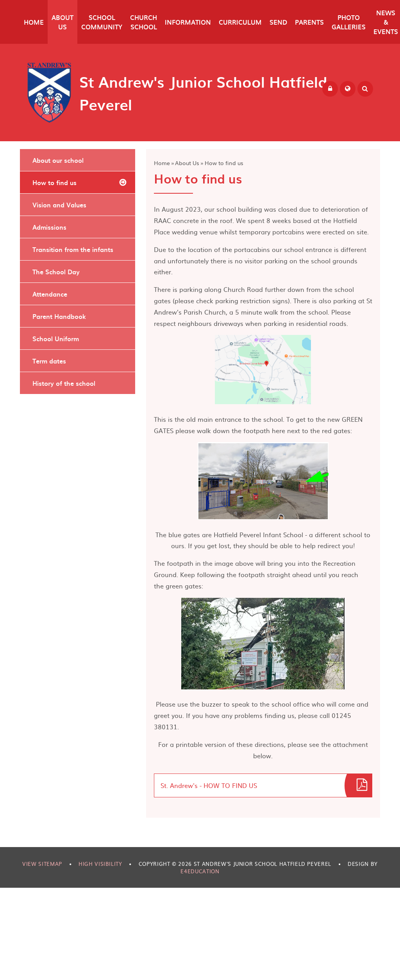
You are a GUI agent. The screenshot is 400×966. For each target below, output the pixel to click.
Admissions (49, 227)
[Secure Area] (330, 89)
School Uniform (55, 338)
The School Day (56, 271)
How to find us (224, 163)
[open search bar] (365, 89)
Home (162, 163)
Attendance (49, 294)
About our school (58, 160)
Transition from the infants (72, 249)
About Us (187, 163)
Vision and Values (59, 204)
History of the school (63, 383)
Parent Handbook (59, 316)
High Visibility (100, 863)
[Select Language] (347, 89)
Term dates (49, 360)
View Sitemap (42, 863)
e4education (199, 871)
